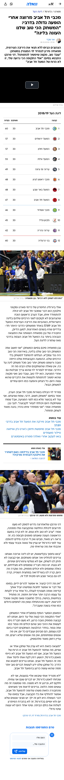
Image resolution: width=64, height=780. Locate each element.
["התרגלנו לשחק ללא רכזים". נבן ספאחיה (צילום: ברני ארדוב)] (32, 275)
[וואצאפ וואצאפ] (11, 4)
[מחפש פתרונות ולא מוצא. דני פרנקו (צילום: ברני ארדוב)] (32, 494)
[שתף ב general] (5, 4)
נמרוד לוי (36, 716)
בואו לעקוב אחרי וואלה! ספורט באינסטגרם (36, 436)
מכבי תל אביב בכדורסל (50, 716)
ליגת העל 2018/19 (49, 113)
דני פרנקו (27, 716)
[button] (51, 4)
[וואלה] (32, 4)
